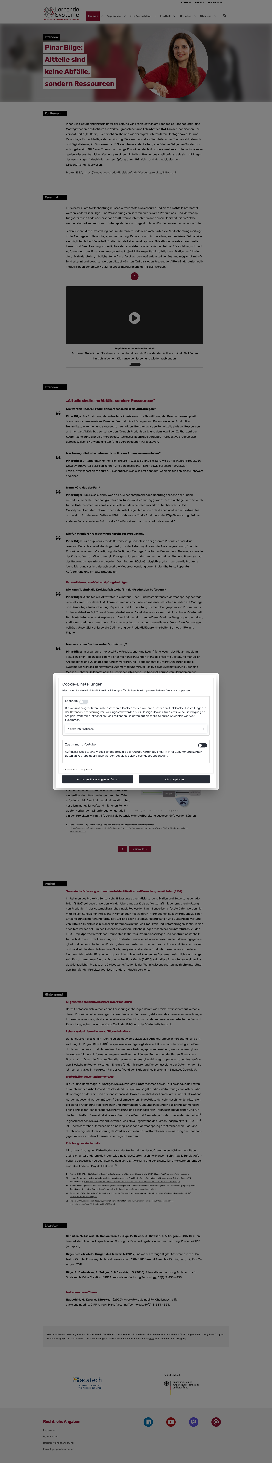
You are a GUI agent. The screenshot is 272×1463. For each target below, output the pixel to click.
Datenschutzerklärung (84, 712)
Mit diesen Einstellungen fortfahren (98, 779)
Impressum (87, 769)
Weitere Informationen (81, 728)
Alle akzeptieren (174, 779)
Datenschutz (70, 769)
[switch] (202, 745)
